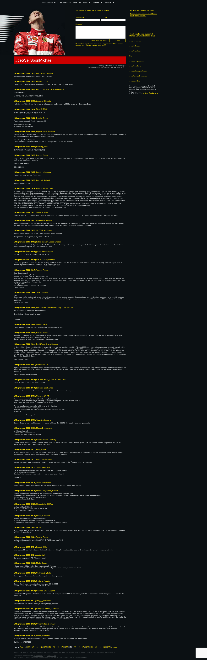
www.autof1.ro (134, 81)
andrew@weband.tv (107, 652)
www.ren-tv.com (135, 41)
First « (22, 647)
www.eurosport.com (136, 61)
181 (91, 647)
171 (49, 647)
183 (100, 647)
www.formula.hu (135, 66)
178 (79, 647)
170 (45, 647)
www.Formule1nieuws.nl (138, 76)
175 (66, 647)
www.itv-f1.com (134, 46)
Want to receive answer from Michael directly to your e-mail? (143, 14)
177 (74, 647)
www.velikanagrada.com (138, 71)
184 (104, 647)
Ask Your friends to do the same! (142, 10)
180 (87, 647)
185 (108, 647)
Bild (130, 56)
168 (37, 647)
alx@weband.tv (80, 657)
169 (41, 647)
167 (32, 647)
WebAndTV (38, 656)
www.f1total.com (135, 51)
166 (28, 647)
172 (53, 647)
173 (58, 647)
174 (62, 647)
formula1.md (51, 656)
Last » (115, 647)
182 (95, 647)
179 (83, 647)
